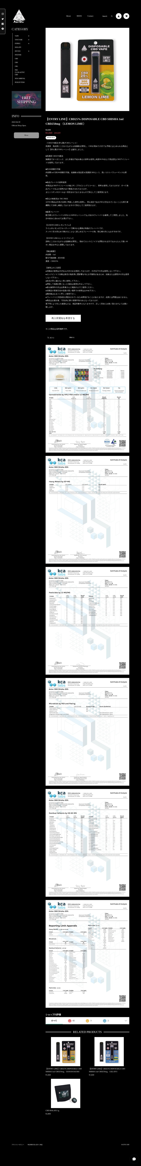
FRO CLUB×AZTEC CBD (20, 72)
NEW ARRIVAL (20, 78)
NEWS (79, 16)
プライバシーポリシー (18, 1144)
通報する (71, 337)
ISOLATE (18, 47)
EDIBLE (17, 43)
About (68, 16)
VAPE (17, 36)
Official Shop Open (19, 125)
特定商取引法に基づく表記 (35, 1144)
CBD (16, 58)
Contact (90, 16)
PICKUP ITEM (20, 82)
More (26, 135)
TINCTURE (18, 40)
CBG (16, 66)
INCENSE (18, 55)
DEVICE (18, 51)
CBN (16, 62)
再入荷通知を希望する (63, 318)
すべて (54, 1021)
